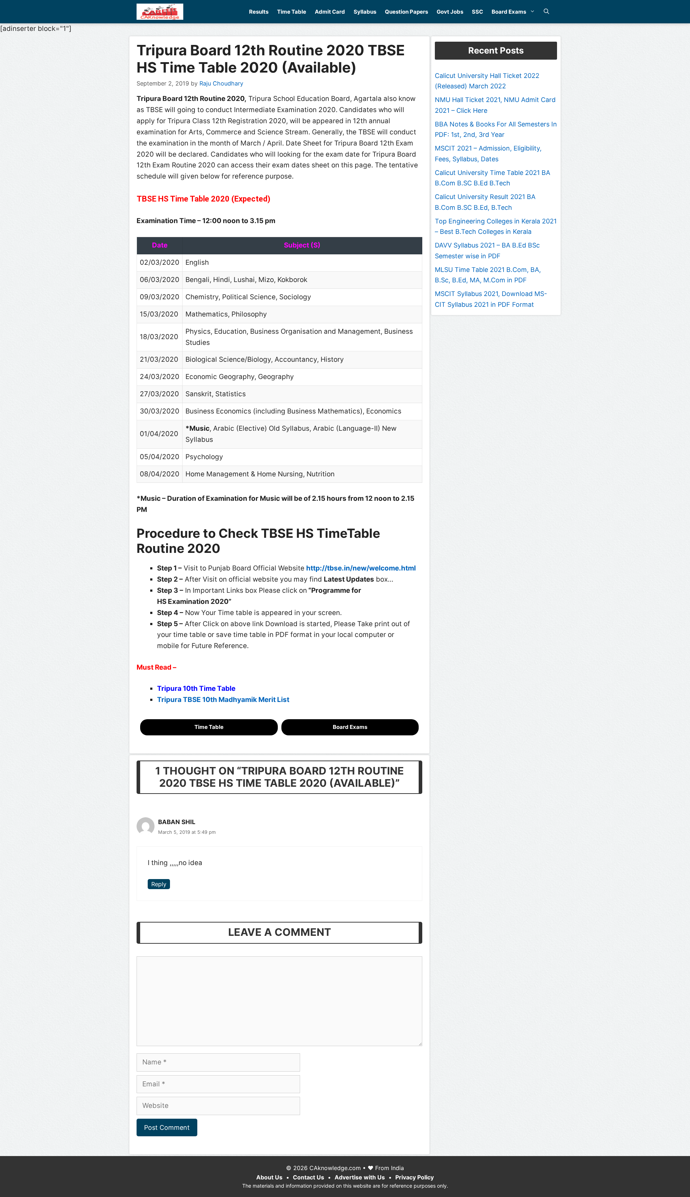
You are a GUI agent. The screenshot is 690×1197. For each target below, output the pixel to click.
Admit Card (330, 11)
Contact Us (308, 1177)
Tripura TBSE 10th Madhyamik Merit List (223, 699)
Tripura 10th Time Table (197, 688)
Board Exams (509, 11)
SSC (477, 11)
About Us (269, 1177)
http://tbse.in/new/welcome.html (361, 568)
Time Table (291, 11)
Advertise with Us (360, 1177)
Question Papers (406, 11)
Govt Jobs (450, 11)
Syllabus (365, 11)
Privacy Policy (414, 1177)
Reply (158, 884)
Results (258, 11)
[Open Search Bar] (546, 12)
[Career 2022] (160, 11)
